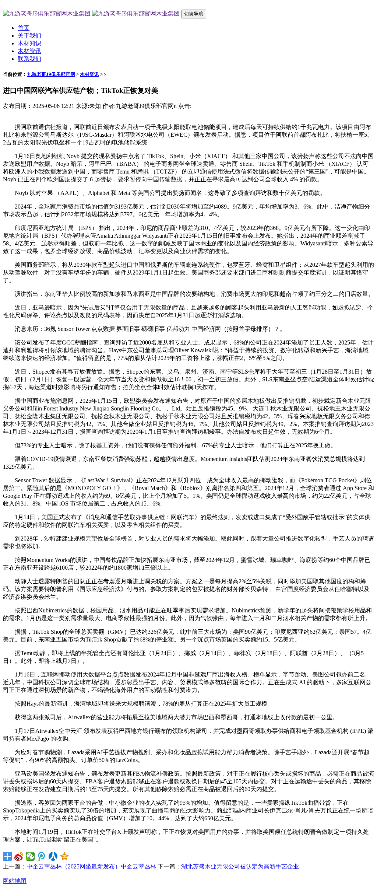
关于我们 (29, 35)
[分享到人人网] (53, 856)
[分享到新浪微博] (19, 856)
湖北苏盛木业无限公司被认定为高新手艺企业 (240, 866)
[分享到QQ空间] (64, 856)
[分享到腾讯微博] (41, 856)
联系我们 (29, 59)
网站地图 (15, 881)
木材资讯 (29, 51)
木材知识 (29, 43)
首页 (23, 28)
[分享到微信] (30, 856)
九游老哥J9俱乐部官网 (51, 74)
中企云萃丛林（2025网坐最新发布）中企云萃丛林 (91, 866)
